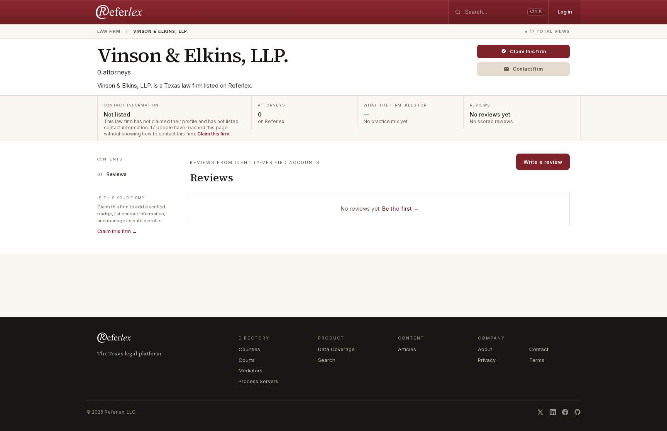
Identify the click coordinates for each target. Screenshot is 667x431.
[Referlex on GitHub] (577, 412)
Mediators (250, 370)
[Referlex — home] (120, 12)
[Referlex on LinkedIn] (553, 412)
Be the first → (400, 208)
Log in (565, 11)
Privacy (487, 360)
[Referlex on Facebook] (565, 412)
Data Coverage (336, 349)
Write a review (542, 162)
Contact (538, 349)
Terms (536, 360)
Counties (249, 349)
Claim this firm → (117, 231)
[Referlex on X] (540, 412)
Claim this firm (213, 134)
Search (326, 360)
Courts (247, 360)
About (485, 349)
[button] (523, 69)
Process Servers (258, 381)
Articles (407, 349)
